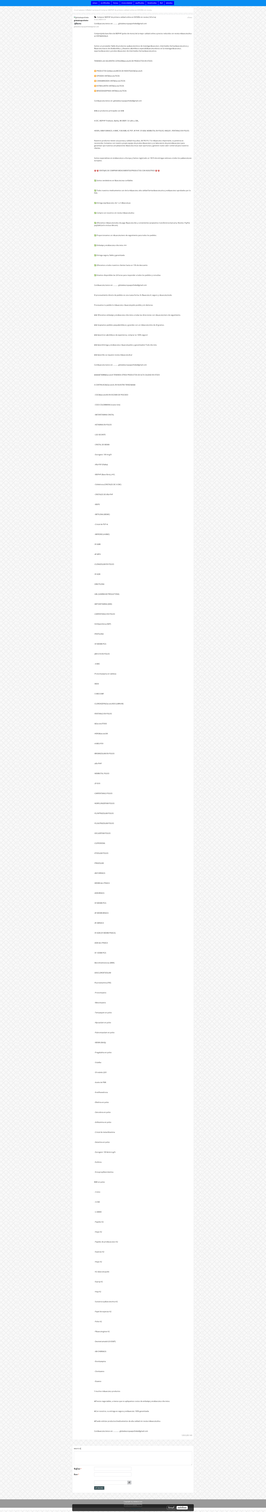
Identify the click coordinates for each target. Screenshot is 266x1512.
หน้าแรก (95, 3)
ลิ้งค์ (161, 3)
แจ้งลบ (189, 17)
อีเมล (76, 1474)
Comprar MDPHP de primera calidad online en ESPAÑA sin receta (126, 10)
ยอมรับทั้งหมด (182, 1508)
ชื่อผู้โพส (77, 1469)
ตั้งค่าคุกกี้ (171, 1508)
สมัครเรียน (169, 3)
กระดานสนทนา (79, 10)
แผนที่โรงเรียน (139, 3)
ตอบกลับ (100, 1488)
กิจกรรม (115, 3)
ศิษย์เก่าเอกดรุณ (93, 10)
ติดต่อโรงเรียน (152, 3)
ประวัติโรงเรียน (105, 3)
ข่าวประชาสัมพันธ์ (126, 3)
